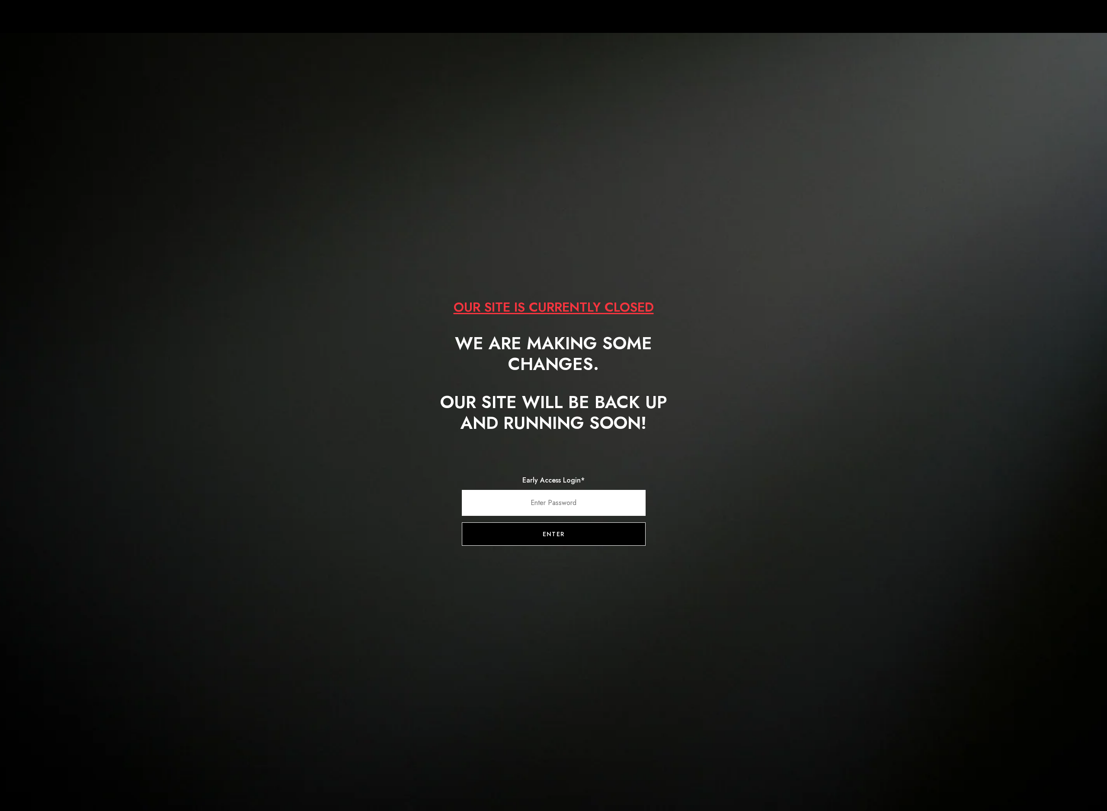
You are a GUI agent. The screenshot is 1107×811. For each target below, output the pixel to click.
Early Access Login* (553, 480)
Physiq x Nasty (553, 17)
